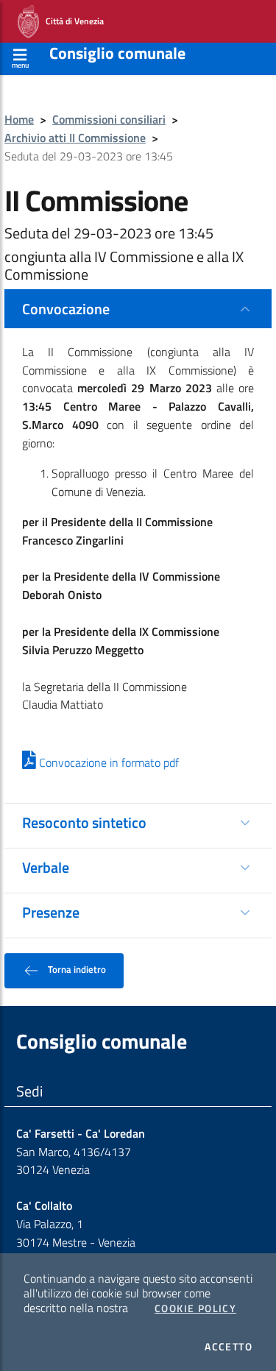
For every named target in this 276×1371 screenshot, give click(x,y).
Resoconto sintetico (84, 822)
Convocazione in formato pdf (107, 762)
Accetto (228, 1347)
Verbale (45, 867)
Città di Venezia (71, 20)
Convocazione (66, 308)
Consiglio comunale (117, 52)
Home (19, 119)
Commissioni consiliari (109, 119)
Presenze (50, 912)
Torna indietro (76, 969)
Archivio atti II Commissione (75, 137)
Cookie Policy (195, 1308)
